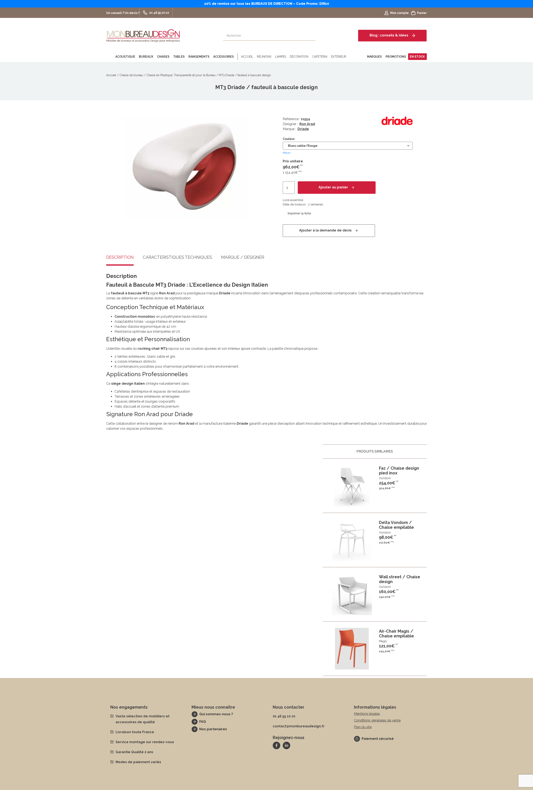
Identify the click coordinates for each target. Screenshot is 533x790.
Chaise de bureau (131, 75)
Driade (303, 129)
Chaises (163, 56)
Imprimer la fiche (299, 213)
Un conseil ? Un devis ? (122, 13)
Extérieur (338, 56)
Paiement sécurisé (378, 739)
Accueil (247, 56)
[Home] (110, 56)
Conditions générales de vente (377, 720)
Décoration (299, 56)
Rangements (198, 56)
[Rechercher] (310, 35)
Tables (179, 56)
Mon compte (399, 13)
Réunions (264, 56)
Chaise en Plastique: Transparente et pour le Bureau (180, 75)
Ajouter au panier (333, 187)
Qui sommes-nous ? (216, 714)
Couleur (289, 138)
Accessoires (223, 56)
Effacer (286, 152)
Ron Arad (307, 124)
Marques (374, 56)
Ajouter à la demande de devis (325, 230)
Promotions (396, 56)
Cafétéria (319, 56)
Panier (422, 13)
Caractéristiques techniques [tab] (177, 257)
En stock (417, 56)
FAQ (202, 722)
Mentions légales (367, 714)
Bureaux (146, 56)
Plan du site (363, 727)
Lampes (280, 56)
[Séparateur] (237, 56)
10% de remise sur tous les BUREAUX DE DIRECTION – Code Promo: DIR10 (266, 4)
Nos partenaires (213, 729)
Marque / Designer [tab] (242, 257)
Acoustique (125, 56)
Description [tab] (120, 257)
